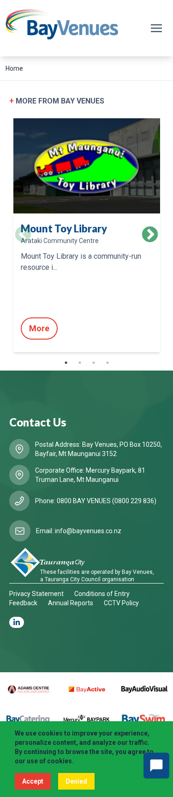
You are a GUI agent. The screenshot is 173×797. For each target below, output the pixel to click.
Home (14, 68)
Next (150, 235)
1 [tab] (66, 362)
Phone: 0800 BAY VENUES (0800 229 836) (95, 501)
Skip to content (30, 8)
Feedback (23, 603)
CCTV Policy (121, 603)
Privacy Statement (36, 593)
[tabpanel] (86, 235)
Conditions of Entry (102, 593)
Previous (23, 235)
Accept (32, 781)
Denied (76, 781)
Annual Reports (70, 603)
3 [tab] (93, 362)
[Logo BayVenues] (62, 24)
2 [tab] (79, 362)
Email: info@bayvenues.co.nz (78, 531)
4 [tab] (107, 362)
